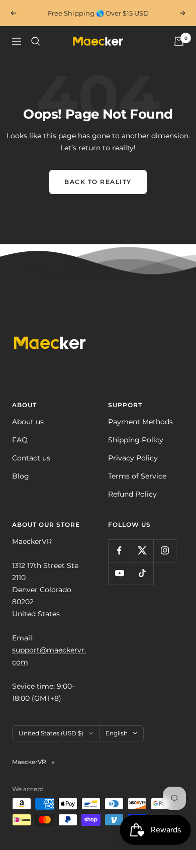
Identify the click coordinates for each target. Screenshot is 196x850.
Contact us (31, 457)
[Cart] (179, 41)
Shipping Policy (135, 439)
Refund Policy (132, 494)
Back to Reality (98, 181)
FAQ (20, 439)
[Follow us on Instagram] (164, 550)
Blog (20, 476)
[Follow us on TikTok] (142, 573)
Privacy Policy (133, 457)
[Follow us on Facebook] (119, 550)
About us (28, 421)
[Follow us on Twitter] (142, 550)
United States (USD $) (51, 733)
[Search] (35, 41)
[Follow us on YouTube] (119, 573)
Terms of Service (137, 476)
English (117, 733)
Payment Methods (140, 421)
